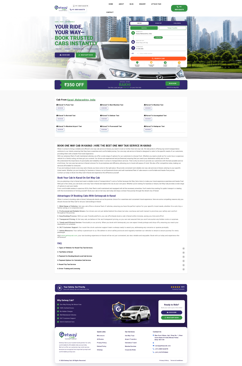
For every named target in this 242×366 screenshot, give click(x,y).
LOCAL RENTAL (177, 23)
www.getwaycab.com (69, 235)
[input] (160, 49)
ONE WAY (139, 23)
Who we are (100, 335)
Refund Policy (101, 346)
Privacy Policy (102, 342)
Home (111, 4)
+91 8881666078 (81, 6)
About (121, 4)
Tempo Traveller (172, 28)
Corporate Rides (130, 350)
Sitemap (99, 350)
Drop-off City (140, 40)
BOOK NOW (66, 55)
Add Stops (159, 37)
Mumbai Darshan (130, 346)
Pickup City (139, 31)
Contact (110, 12)
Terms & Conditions (177, 360)
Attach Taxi (156, 4)
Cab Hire (144, 28)
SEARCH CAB (159, 58)
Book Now (60, 108)
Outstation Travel (131, 342)
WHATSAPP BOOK (87, 55)
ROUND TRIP (158, 23)
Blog (132, 4)
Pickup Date (139, 46)
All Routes (100, 339)
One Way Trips (129, 335)
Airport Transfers (131, 339)
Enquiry (142, 4)
